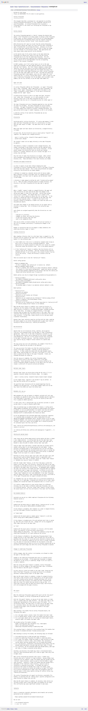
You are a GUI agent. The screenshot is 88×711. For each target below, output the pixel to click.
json (85, 708)
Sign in (85, 2)
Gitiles (8, 708)
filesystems (44, 6)
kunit (11, 6)
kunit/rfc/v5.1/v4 (23, 6)
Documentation (35, 6)
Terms (15, 708)
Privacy (12, 708)
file (38, 10)
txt (82, 708)
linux (16, 6)
